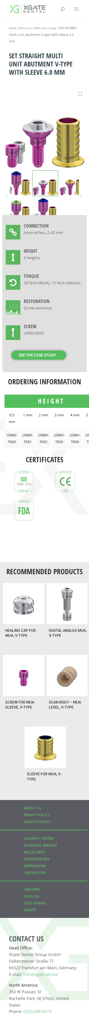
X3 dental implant (40, 845)
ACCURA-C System (39, 838)
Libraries (32, 889)
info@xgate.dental (40, 974)
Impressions (35, 866)
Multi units (25, 28)
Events (30, 910)
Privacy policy (37, 815)
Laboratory (35, 872)
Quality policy (37, 821)
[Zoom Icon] (80, 94)
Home (12, 28)
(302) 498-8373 (37, 1011)
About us (32, 808)
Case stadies (35, 903)
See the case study (37, 355)
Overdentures (37, 859)
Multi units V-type (45, 28)
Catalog (31, 896)
